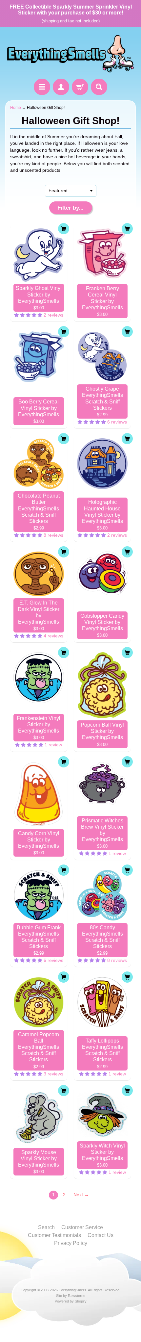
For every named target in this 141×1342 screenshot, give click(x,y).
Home (15, 108)
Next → (81, 1194)
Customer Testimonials (54, 1235)
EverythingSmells (72, 1290)
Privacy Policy (70, 1243)
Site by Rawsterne (70, 1296)
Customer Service (82, 1227)
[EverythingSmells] (70, 54)
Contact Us (100, 1235)
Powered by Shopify (71, 1301)
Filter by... (70, 208)
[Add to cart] (63, 228)
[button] (29, 315)
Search (46, 1227)
